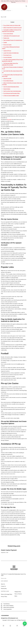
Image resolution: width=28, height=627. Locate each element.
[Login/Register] (17, 625)
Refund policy (4, 588)
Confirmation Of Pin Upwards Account (11, 35)
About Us (3, 584)
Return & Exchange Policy (6, 594)
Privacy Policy (4, 596)
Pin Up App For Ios (7, 55)
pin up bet (9, 119)
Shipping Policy (18, 591)
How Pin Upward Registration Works (11, 86)
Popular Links (6, 38)
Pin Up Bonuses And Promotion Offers (11, 93)
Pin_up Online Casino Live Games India (11, 25)
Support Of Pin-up (7, 50)
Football (5, 42)
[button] (25, 623)
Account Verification (7, 57)
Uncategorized (8, 10)
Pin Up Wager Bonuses (8, 80)
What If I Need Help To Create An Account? (12, 27)
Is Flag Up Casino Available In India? (11, 95)
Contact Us (3, 586)
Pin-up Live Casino (7, 44)
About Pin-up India (7, 78)
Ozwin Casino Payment (9, 550)
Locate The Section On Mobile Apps (11, 52)
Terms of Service (18, 593)
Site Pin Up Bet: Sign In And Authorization (12, 91)
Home (2, 10)
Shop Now (13, 2)
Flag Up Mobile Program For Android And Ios (12, 40)
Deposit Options (6, 88)
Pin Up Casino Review (8, 33)
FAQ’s (16, 596)
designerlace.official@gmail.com (9, 618)
